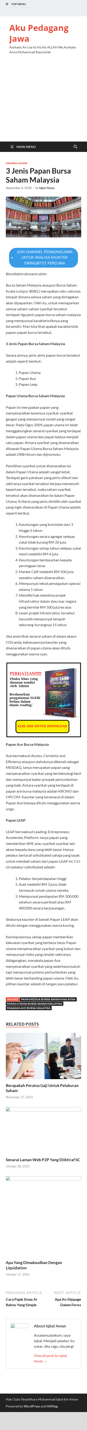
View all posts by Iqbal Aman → (50, 1358)
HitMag (52, 1406)
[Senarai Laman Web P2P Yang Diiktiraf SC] (43, 1131)
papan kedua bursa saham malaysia (48, 999)
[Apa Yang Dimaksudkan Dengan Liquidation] (43, 1217)
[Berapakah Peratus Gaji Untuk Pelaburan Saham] (43, 1057)
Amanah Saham (16, 163)
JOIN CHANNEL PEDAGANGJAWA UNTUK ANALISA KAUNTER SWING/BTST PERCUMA (44, 257)
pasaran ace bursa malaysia (29, 1008)
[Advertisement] (43, 102)
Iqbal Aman (47, 188)
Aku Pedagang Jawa (38, 33)
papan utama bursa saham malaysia (34, 1003)
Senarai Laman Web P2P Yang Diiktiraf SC (43, 1159)
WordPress (32, 1406)
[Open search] (75, 147)
